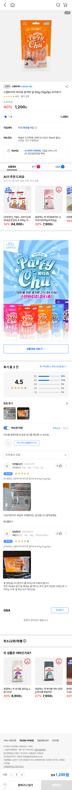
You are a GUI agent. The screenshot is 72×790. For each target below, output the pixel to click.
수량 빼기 (11, 774)
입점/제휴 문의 (43, 740)
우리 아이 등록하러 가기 (27, 443)
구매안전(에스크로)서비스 (13, 766)
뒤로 (4, 5)
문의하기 (59, 610)
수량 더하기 (21, 774)
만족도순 (56, 428)
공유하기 (67, 86)
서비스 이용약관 (9, 740)
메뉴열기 (65, 465)
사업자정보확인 (40, 750)
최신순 (66, 428)
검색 (58, 5)
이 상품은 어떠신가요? (17, 653)
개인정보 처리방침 (26, 740)
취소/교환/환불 (13, 641)
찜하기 (28, 188)
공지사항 (55, 740)
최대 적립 (26, 127)
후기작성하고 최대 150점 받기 (53, 366)
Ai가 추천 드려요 (13, 177)
